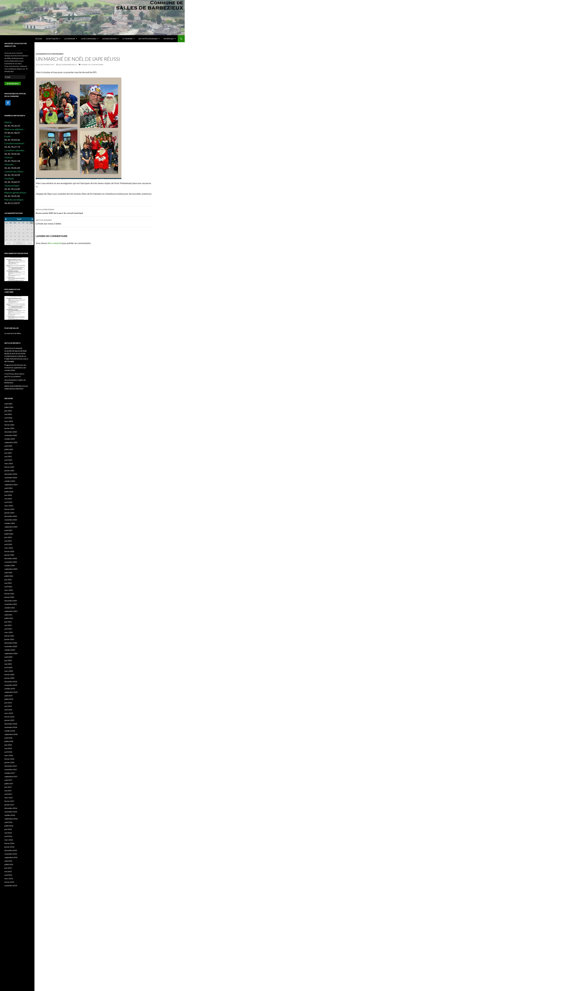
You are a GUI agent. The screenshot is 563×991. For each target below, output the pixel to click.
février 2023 (9, 551)
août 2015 (8, 861)
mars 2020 (8, 671)
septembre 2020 (10, 653)
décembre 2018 (10, 724)
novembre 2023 (10, 520)
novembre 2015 (10, 854)
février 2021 (9, 636)
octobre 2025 (9, 439)
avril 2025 (8, 460)
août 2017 (8, 780)
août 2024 (8, 488)
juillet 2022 (8, 576)
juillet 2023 (8, 534)
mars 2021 (8, 632)
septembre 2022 (10, 569)
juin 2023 (8, 537)
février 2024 (9, 509)
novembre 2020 (10, 646)
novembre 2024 (10, 477)
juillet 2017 (8, 783)
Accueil (38, 39)
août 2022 (8, 572)
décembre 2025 (10, 432)
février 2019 (9, 717)
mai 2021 (8, 625)
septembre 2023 (10, 527)
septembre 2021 (10, 611)
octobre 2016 (9, 815)
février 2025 (9, 467)
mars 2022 (8, 590)
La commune (69, 39)
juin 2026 (8, 411)
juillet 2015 (8, 864)
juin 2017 (8, 787)
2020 (29, 243)
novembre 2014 (10, 885)
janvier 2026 (9, 428)
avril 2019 (8, 710)
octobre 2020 (9, 650)
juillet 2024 (8, 492)
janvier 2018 (9, 762)
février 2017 (9, 801)
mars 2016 (8, 840)
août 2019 (8, 696)
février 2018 (9, 759)
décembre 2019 (10, 681)
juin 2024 (8, 495)
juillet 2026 (8, 407)
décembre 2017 (10, 766)
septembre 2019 (10, 692)
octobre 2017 (9, 773)
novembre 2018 (10, 727)
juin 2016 (8, 829)
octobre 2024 (9, 481)
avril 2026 (8, 418)
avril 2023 (8, 544)
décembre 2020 (10, 643)
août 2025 (8, 446)
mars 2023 (8, 548)
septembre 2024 (10, 484)
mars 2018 (8, 755)
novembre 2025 (10, 435)
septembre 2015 (10, 857)
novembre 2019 (10, 685)
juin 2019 (8, 703)
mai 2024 (8, 499)
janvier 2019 (9, 720)
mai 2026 (8, 414)
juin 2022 (8, 579)
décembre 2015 (10, 850)
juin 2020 (8, 660)
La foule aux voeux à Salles (48, 222)
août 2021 (8, 615)
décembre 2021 (10, 601)
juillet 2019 (8, 699)
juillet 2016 (8, 826)
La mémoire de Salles (12, 333)
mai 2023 (8, 541)
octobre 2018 (9, 731)
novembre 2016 (10, 812)
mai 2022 (8, 583)
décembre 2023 (10, 516)
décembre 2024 (10, 474)
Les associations (109, 39)
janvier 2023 (9, 555)
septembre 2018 (10, 734)
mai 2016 (8, 833)
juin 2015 (8, 868)
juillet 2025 (8, 449)
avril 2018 (8, 752)
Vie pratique (168, 39)
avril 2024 (8, 502)
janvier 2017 (9, 805)
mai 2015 (8, 871)
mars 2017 (8, 798)
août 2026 (8, 404)
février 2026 (9, 425)
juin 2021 (8, 622)
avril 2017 (8, 794)
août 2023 (8, 530)
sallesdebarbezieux (67, 64)
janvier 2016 (9, 847)
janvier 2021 (9, 639)
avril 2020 (8, 667)
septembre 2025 (10, 442)
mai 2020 (8, 664)
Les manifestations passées (49, 54)
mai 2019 (8, 706)
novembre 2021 (10, 604)
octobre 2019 (9, 688)
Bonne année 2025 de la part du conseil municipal (59, 211)
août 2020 (8, 657)
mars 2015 (8, 878)
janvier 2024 (9, 513)
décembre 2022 (10, 558)
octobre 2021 (9, 608)
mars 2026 (8, 421)
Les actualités (52, 39)
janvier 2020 (9, 678)
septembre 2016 (10, 819)
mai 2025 (8, 456)
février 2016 (9, 843)
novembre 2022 (10, 562)
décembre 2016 (10, 808)
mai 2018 (8, 748)
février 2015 (9, 882)
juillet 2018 (8, 741)
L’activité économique (148, 39)
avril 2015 (8, 875)
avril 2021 (8, 629)
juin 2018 (8, 745)
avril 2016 (8, 836)
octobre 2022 (9, 565)
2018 (8, 243)
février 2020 (9, 674)
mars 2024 (8, 506)
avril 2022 (8, 586)
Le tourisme (127, 39)
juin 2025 (8, 453)
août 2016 (8, 822)
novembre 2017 (10, 769)
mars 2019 (8, 713)
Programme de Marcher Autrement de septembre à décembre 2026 (15, 367)
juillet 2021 (8, 618)
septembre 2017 (10, 776)
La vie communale (88, 39)
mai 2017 (8, 790)
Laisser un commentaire (92, 64)
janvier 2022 (9, 597)
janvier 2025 (9, 470)
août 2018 (8, 738)
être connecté (54, 243)
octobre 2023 (9, 523)
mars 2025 (8, 463)
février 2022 (9, 594)
